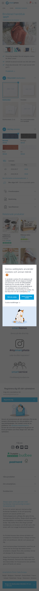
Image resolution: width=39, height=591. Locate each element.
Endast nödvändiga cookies (27, 297)
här (29, 292)
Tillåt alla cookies (12, 297)
